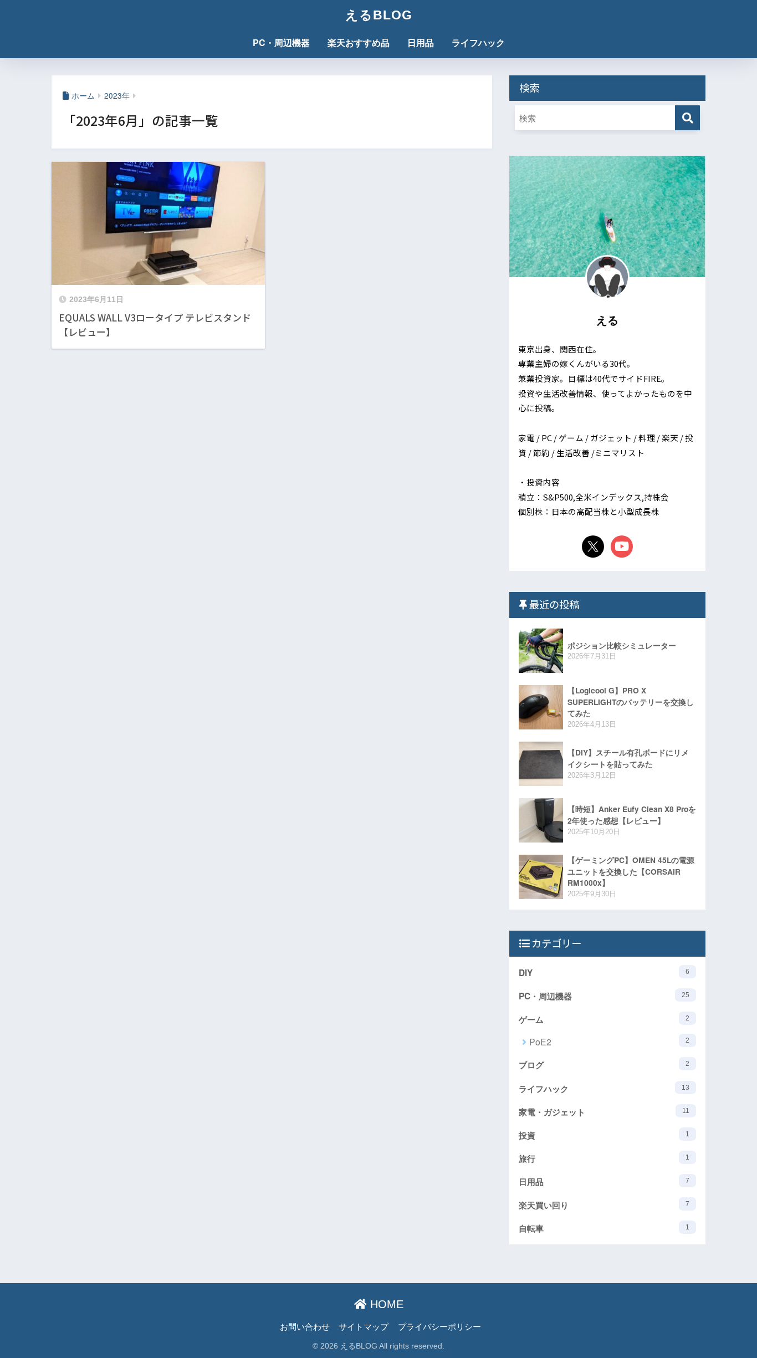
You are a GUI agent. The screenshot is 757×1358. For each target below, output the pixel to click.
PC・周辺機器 (281, 42)
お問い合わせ (305, 1326)
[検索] (687, 117)
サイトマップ (363, 1326)
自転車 (604, 1228)
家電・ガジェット (604, 1112)
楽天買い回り (604, 1205)
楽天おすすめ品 (359, 42)
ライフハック (478, 42)
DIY (604, 973)
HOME (385, 1304)
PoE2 (609, 1041)
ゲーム (604, 1019)
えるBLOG (378, 15)
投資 (604, 1135)
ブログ (604, 1065)
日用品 (420, 42)
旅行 (604, 1158)
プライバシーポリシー (439, 1326)
